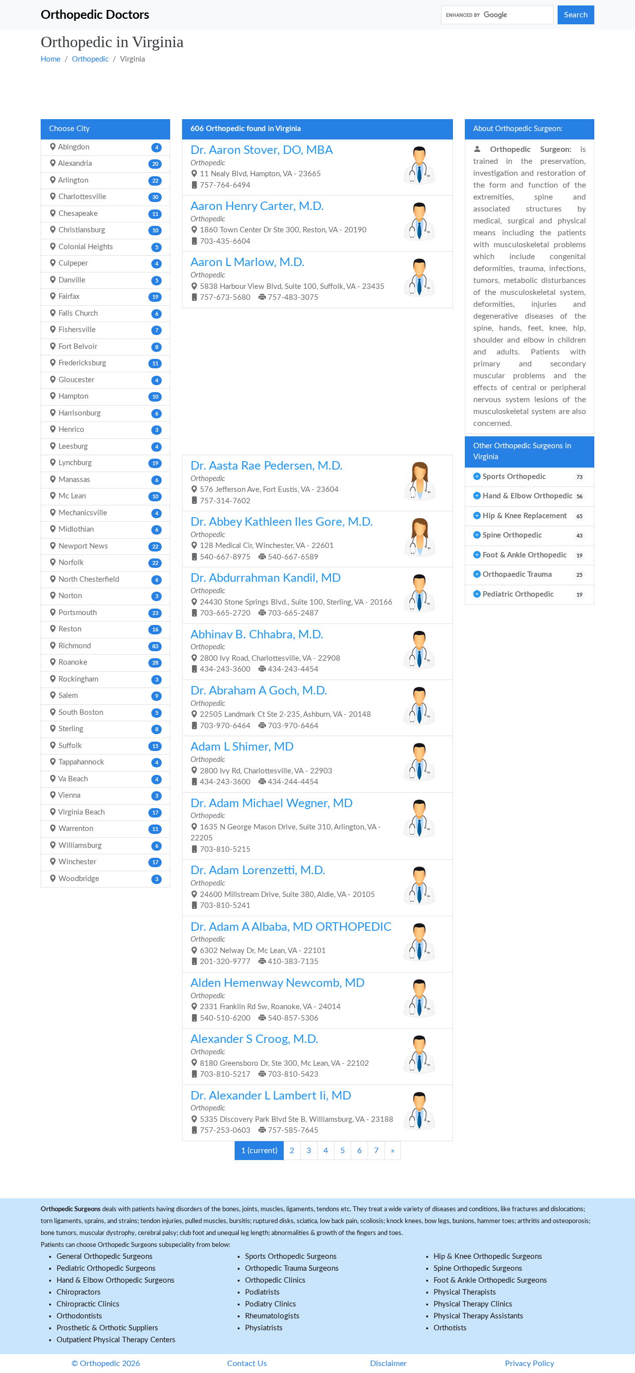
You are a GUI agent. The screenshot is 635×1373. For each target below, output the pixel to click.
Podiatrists (262, 1292)
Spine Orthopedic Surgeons (478, 1268)
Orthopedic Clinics (275, 1280)
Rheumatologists (272, 1316)
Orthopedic (90, 59)
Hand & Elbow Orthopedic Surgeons (116, 1280)
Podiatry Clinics (270, 1304)
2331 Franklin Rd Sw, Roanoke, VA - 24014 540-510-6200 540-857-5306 (277, 999)
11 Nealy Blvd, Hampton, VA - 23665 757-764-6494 (261, 166)
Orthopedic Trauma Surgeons (292, 1268)
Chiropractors (79, 1292)
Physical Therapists (465, 1292)
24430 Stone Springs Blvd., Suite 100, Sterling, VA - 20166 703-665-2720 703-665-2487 (291, 594)
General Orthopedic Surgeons (105, 1256)
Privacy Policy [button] (529, 1364)
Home (51, 59)
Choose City (69, 129)
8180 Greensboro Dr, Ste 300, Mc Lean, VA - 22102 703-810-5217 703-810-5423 (279, 1055)
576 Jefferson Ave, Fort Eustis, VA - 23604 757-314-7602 (266, 482)
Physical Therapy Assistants (478, 1316)
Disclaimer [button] (388, 1364)
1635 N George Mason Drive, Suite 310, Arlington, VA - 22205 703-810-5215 (285, 825)
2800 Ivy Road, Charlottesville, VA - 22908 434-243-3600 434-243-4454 (265, 651)
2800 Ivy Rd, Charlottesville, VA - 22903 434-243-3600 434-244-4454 (261, 763)
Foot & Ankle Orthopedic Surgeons (490, 1280)
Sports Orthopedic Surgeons (291, 1256)
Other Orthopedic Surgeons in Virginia (522, 451)
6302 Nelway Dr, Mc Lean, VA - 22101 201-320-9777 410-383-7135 (290, 943)
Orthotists (450, 1328)
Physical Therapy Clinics (473, 1304)
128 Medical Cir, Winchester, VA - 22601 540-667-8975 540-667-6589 (281, 538)
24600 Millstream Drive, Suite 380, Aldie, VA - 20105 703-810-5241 (282, 887)
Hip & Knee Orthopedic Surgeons (488, 1256)
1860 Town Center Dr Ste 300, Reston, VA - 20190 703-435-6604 (278, 223)
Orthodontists (79, 1316)
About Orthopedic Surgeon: (518, 129)
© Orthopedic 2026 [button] (105, 1364)
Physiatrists (264, 1328)
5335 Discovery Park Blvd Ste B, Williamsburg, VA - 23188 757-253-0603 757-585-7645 (291, 1112)
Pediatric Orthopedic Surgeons (106, 1268)
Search (576, 15)
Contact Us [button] (247, 1364)
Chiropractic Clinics (88, 1304)
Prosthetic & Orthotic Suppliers (107, 1328)
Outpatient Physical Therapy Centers (116, 1340)
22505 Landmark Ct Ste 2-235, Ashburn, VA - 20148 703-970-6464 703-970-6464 (280, 707)
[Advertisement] (317, 91)
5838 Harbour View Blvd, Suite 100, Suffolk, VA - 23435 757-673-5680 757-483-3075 (287, 279)
